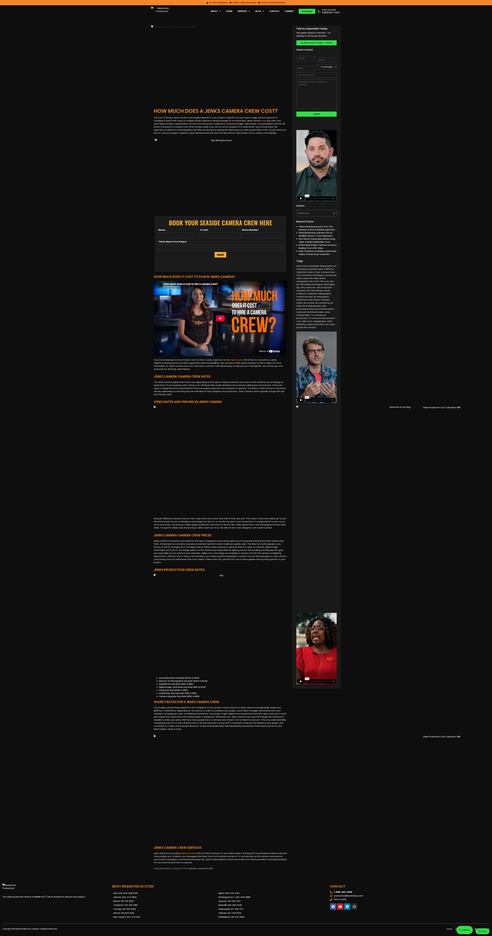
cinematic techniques (313, 275)
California (328, 269)
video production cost (318, 324)
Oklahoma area (188, 853)
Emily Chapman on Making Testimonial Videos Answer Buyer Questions (317, 253)
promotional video (305, 309)
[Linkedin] (347, 906)
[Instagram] (354, 906)
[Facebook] (333, 906)
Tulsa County (236, 359)
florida (327, 290)
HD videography (321, 296)
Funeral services (304, 296)
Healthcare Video (305, 299)
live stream (309, 302)
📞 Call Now (464, 930)
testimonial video (315, 312)
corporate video (311, 278)
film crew (324, 281)
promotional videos (324, 309)
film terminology (315, 290)
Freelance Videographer (319, 293)
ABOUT (214, 11)
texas (327, 312)
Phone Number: (250, 230)
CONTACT (274, 11)
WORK (229, 11)
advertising (301, 266)
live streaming (322, 302)
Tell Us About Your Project (172, 242)
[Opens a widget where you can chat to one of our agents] (482, 931)
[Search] (327, 213)
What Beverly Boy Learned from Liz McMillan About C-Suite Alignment (315, 234)
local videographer (312, 305)
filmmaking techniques (312, 284)
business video (316, 269)
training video (303, 315)
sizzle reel (301, 312)
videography (320, 321)
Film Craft (314, 281)
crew (263, 120)
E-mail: (204, 230)
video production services (315, 326)
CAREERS (289, 11)
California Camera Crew (308, 272)
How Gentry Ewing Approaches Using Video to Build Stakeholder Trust (317, 240)
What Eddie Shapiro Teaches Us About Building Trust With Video (318, 247)
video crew (307, 321)
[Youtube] (340, 906)
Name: (162, 230)
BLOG (258, 11)
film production (308, 287)
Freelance (301, 293)
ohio (324, 305)
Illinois (317, 299)
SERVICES (242, 11)
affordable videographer (320, 266)
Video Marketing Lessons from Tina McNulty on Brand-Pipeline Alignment (317, 228)
